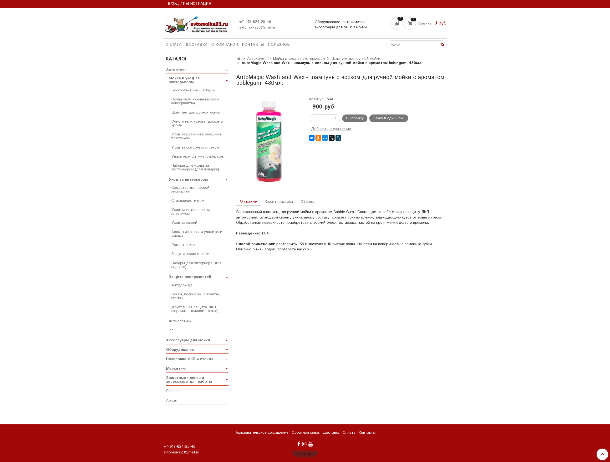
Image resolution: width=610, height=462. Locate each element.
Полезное (279, 44)
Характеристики (278, 201)
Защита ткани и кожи (190, 254)
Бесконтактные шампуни (193, 90)
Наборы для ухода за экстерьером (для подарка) (195, 167)
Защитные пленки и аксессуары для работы (189, 379)
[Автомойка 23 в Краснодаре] (197, 24)
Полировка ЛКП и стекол (189, 359)
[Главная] (239, 59)
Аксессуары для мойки (188, 340)
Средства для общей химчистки (190, 189)
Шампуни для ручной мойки (355, 58)
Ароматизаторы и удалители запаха (196, 233)
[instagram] (304, 444)
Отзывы (307, 201)
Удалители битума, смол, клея (198, 156)
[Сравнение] (397, 23)
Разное (172, 391)
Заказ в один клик (388, 118)
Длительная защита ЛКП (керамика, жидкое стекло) (195, 309)
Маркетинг (176, 368)
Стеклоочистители (187, 201)
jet (171, 330)
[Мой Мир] (325, 138)
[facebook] (298, 444)
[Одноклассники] (318, 138)
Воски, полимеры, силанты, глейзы (195, 296)
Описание (248, 201)
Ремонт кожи (183, 245)
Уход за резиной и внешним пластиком (196, 136)
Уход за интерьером (188, 179)
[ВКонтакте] (312, 138)
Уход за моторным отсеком (195, 147)
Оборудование (180, 350)
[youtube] (310, 444)
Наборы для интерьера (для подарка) (196, 265)
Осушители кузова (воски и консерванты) (195, 101)
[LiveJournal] (338, 138)
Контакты (253, 44)
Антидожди (181, 285)
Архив (171, 400)
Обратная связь (306, 432)
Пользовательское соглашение (261, 432)
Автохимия (256, 58)
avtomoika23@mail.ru (257, 27)
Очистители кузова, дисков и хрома (197, 123)
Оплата (173, 44)
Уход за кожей (184, 222)
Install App (305, 454)
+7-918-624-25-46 (255, 22)
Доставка (196, 44)
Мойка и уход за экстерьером (299, 58)
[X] (332, 138)
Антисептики (180, 321)
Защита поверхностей (190, 277)
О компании (224, 44)
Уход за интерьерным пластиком (190, 211)
